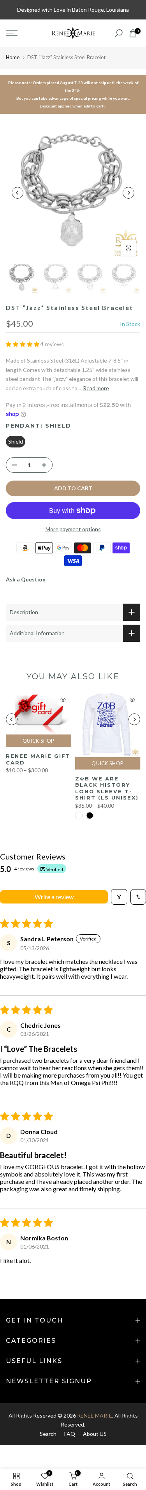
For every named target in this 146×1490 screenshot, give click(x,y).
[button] (23, 344)
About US (95, 1433)
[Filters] (119, 897)
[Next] (128, 193)
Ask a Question (26, 579)
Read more (96, 388)
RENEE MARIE (94, 1415)
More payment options (73, 529)
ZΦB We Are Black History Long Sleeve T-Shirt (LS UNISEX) (107, 788)
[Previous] (17, 193)
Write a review (54, 896)
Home (12, 57)
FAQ (69, 1433)
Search (48, 1433)
